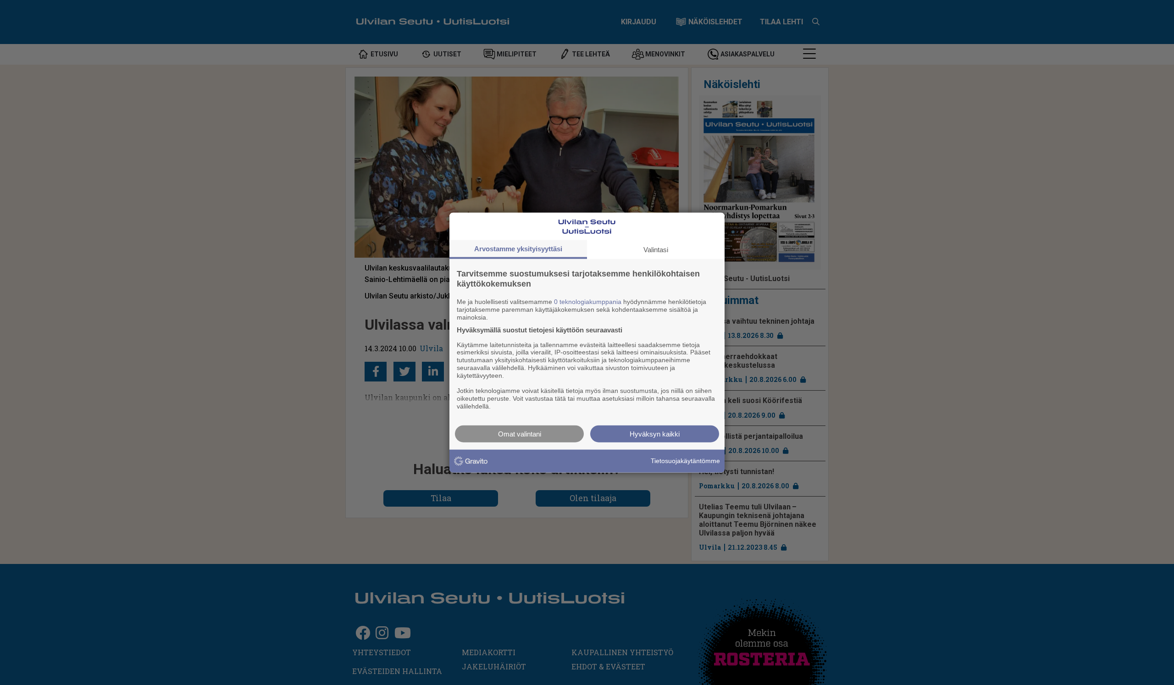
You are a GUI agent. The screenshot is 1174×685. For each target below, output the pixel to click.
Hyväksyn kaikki (655, 433)
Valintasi (655, 250)
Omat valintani (519, 433)
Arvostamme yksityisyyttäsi (518, 249)
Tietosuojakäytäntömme (685, 460)
